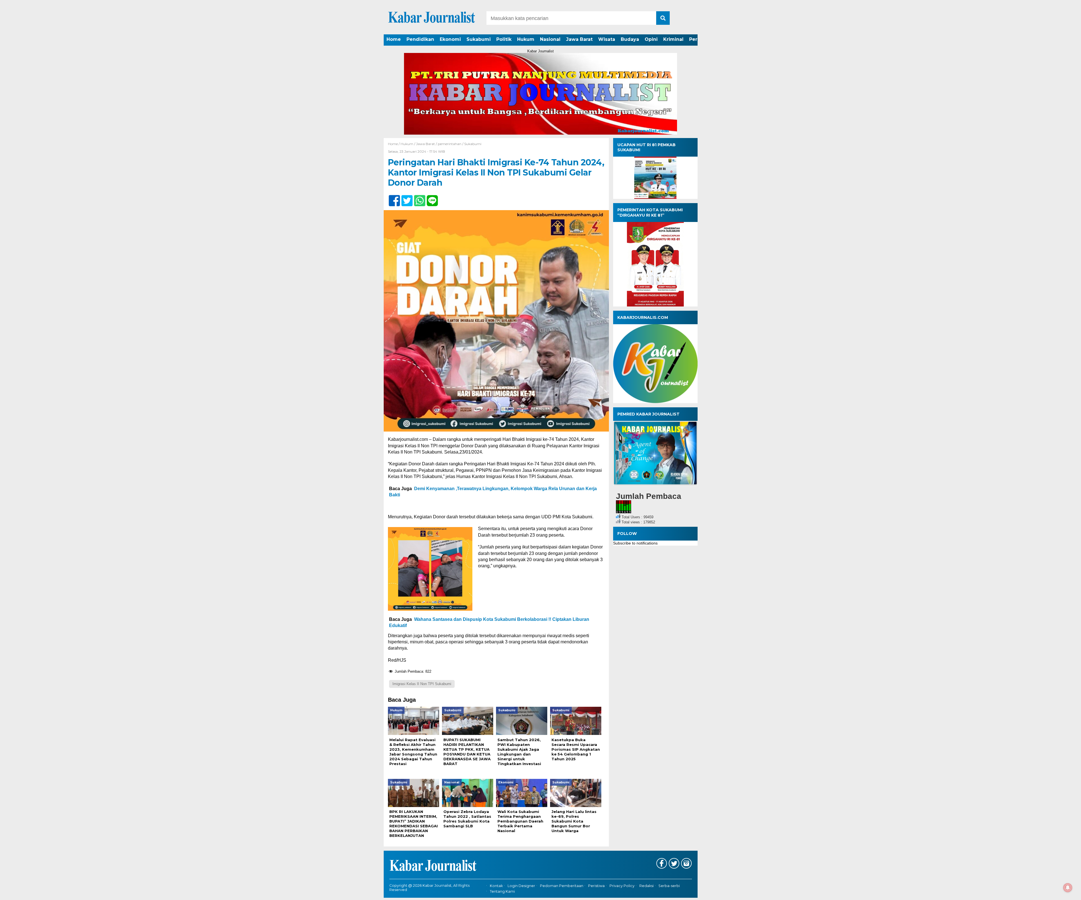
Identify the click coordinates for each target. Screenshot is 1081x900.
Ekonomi (450, 39)
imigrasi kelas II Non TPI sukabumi (421, 684)
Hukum (525, 39)
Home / (394, 144)
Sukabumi (478, 39)
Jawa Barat (579, 39)
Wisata (606, 39)
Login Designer (521, 886)
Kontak (496, 886)
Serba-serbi (669, 886)
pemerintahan (449, 144)
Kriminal (673, 39)
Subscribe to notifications (635, 543)
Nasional (550, 39)
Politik (504, 39)
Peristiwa (596, 886)
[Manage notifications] (1067, 887)
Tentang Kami (502, 891)
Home (394, 39)
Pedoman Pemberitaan (561, 886)
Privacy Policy (622, 886)
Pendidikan (420, 39)
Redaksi (646, 886)
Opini (651, 39)
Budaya (630, 39)
